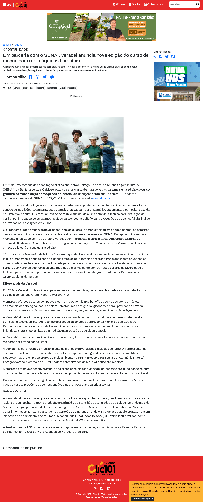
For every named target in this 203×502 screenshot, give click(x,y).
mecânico (71, 88)
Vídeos (120, 4)
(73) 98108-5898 (112, 480)
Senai (62, 88)
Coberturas (155, 4)
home (8, 44)
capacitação (52, 88)
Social (136, 4)
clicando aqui (101, 198)
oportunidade (28, 88)
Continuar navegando (142, 499)
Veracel (17, 88)
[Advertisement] (76, 104)
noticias (18, 44)
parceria (40, 88)
